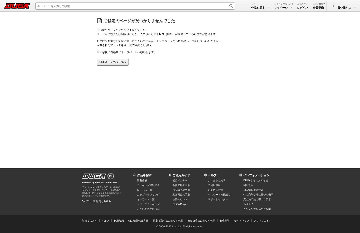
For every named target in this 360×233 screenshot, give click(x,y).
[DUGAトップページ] (17, 6)
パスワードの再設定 (219, 194)
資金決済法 (257, 199)
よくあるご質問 (216, 180)
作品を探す (144, 175)
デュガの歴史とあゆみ (98, 201)
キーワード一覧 (146, 199)
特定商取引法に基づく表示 (168, 220)
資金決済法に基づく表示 (201, 220)
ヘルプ (212, 175)
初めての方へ (180, 180)
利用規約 (248, 185)
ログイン (302, 7)
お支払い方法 (215, 190)
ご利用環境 (214, 185)
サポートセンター (218, 199)
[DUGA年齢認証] (94, 176)
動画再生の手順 (181, 194)
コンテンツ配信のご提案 (257, 209)
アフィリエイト (262, 220)
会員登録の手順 (181, 185)
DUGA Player (180, 204)
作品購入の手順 (181, 190)
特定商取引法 (258, 194)
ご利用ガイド (181, 175)
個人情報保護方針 (253, 190)
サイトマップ (241, 220)
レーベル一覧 (144, 190)
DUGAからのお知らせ (255, 180)
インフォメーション (256, 175)
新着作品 (142, 180)
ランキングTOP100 (148, 185)
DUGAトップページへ (112, 62)
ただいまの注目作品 (148, 209)
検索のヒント (180, 199)
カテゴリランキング (148, 194)
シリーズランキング (148, 204)
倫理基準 (248, 204)
